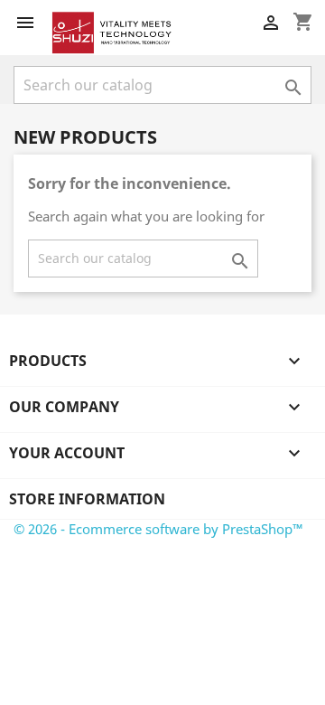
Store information (87, 499)
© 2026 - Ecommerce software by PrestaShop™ (158, 529)
